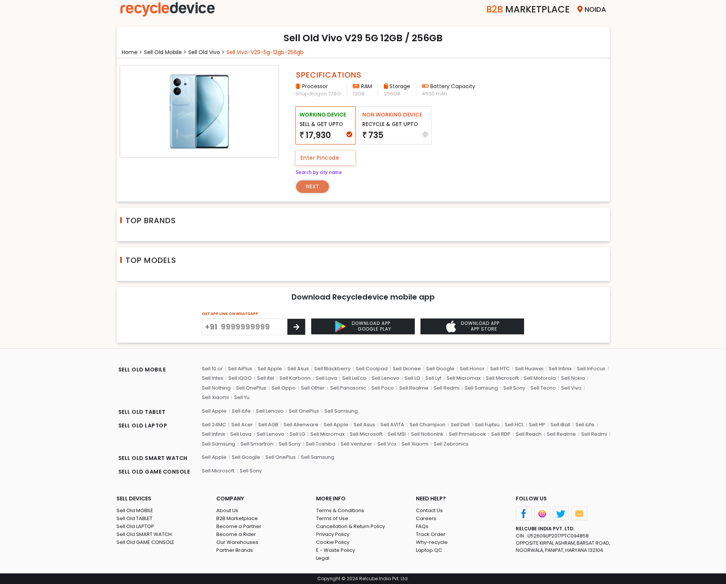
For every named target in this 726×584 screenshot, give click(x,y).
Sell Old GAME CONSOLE (145, 542)
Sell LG (412, 378)
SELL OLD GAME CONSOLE (154, 471)
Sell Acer (242, 424)
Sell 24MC (214, 424)
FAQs (422, 526)
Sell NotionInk (427, 434)
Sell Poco (382, 387)
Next (312, 186)
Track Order (430, 534)
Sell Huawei (529, 368)
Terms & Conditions (340, 510)
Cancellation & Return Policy (350, 526)
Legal (322, 558)
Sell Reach (528, 434)
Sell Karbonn (294, 378)
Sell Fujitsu (487, 424)
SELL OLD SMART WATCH (153, 458)
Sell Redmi (446, 387)
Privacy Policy (332, 534)
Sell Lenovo (385, 378)
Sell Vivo (571, 387)
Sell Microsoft (502, 378)
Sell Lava (326, 378)
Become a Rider (236, 534)
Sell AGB (268, 424)
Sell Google (440, 368)
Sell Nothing (216, 387)
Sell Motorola (540, 378)
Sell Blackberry (332, 368)
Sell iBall (560, 424)
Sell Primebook (467, 434)
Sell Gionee (407, 368)
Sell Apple (270, 368)
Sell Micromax (464, 378)
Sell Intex (212, 378)
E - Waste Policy (335, 550)
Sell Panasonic (348, 387)
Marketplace (528, 9)
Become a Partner (238, 526)
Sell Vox (386, 443)
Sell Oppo (283, 387)
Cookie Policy (332, 542)
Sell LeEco (354, 378)
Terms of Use (332, 518)
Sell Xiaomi (215, 397)
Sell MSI (397, 434)
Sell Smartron (256, 443)
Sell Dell (460, 424)
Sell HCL (514, 424)
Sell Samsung (481, 387)
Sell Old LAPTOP (135, 526)
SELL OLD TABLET (142, 412)
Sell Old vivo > (206, 52)
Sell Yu (242, 397)
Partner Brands (234, 550)
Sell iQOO (240, 378)
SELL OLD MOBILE (142, 369)
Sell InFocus (591, 368)
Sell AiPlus (240, 368)
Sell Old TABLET (134, 518)
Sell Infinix (560, 368)
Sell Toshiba (320, 443)
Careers (426, 518)
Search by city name (319, 172)
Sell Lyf (433, 378)
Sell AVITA (392, 424)
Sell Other (313, 387)
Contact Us (429, 510)
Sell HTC (500, 368)
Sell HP (537, 424)
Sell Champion (427, 424)
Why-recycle (432, 542)
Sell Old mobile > (165, 52)
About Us (227, 510)
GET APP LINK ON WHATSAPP (230, 314)
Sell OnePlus (251, 387)
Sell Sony (514, 387)
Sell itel (265, 378)
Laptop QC (429, 550)
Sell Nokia (573, 378)
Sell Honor (472, 368)
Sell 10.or (212, 368)
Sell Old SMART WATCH (144, 534)
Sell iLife (241, 411)
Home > (132, 52)
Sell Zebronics (451, 443)
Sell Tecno (543, 387)
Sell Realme (413, 387)
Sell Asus (298, 368)
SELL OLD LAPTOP (143, 425)
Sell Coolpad (372, 368)
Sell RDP (500, 434)
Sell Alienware (301, 424)
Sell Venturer (356, 443)
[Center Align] (296, 327)
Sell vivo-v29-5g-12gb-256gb (265, 52)
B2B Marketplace (237, 518)
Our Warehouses (237, 542)
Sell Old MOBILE (134, 510)
